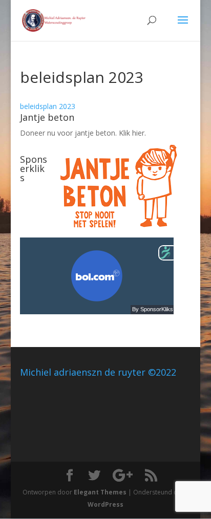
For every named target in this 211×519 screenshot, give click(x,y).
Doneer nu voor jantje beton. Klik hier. (83, 133)
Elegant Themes (100, 492)
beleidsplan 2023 (47, 106)
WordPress (105, 504)
